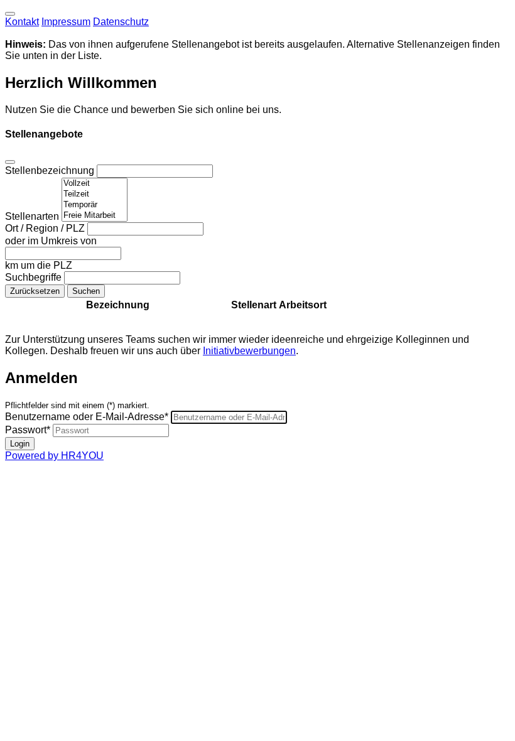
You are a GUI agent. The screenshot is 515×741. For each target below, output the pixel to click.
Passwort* (27, 430)
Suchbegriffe (34, 277)
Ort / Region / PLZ (46, 228)
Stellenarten (33, 216)
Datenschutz (121, 21)
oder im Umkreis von (51, 240)
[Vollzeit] (94, 183)
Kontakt (22, 21)
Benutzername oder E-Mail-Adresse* (86, 416)
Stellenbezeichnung (51, 170)
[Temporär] (94, 205)
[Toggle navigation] (10, 14)
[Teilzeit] (94, 194)
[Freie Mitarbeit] (94, 215)
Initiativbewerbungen (249, 350)
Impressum (65, 21)
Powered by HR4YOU (54, 455)
